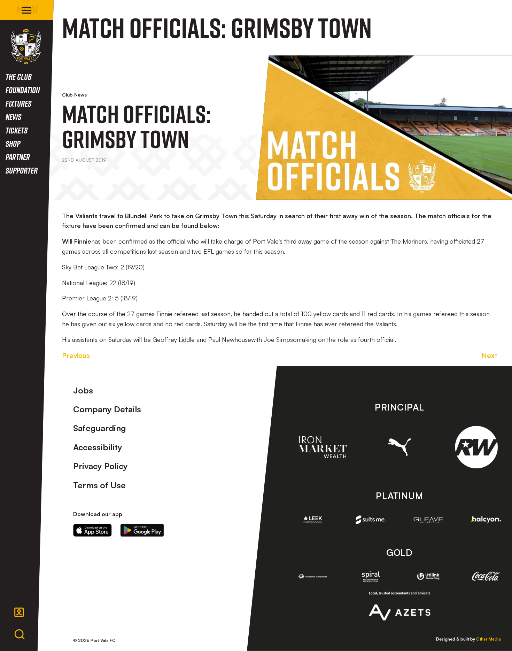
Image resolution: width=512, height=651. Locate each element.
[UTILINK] (428, 576)
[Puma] (399, 447)
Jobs (83, 390)
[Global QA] (313, 576)
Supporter (22, 170)
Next (489, 355)
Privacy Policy (100, 466)
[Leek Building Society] (313, 519)
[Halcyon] (486, 519)
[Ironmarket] (322, 447)
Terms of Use (99, 485)
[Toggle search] (19, 635)
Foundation (23, 90)
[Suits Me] (371, 519)
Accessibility (97, 447)
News (13, 117)
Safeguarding (99, 428)
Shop (13, 143)
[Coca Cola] (486, 576)
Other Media (488, 639)
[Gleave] (428, 519)
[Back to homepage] (26, 46)
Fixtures (18, 103)
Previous (76, 355)
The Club (19, 76)
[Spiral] (371, 576)
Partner (18, 157)
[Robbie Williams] (476, 447)
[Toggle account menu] (19, 612)
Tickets (17, 130)
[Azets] (399, 606)
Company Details (107, 409)
